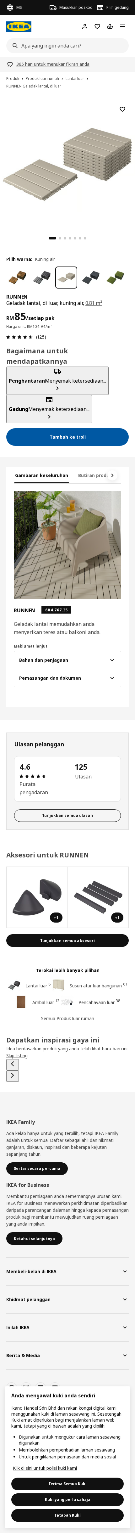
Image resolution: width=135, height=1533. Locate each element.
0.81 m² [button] (93, 303)
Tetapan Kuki (67, 1515)
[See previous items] (12, 1064)
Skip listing (17, 1055)
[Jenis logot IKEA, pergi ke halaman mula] (18, 26)
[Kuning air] (66, 278)
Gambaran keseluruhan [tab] (41, 475)
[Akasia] (17, 278)
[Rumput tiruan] (115, 278)
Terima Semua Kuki (67, 1483)
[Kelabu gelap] (42, 278)
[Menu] (122, 26)
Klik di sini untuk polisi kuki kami (45, 1468)
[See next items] (112, 475)
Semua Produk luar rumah (67, 1018)
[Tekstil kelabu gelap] (91, 278)
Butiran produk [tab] (95, 475)
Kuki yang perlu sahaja (67, 1499)
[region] (67, 163)
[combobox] (65, 45)
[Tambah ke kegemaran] (122, 109)
